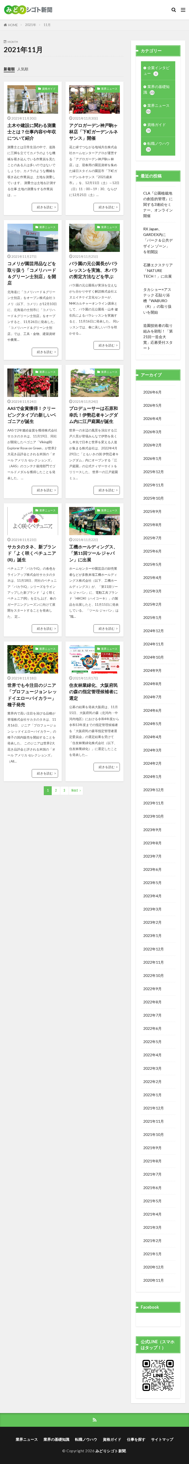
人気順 (22, 69)
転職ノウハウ (158, 146)
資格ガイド (49, 88)
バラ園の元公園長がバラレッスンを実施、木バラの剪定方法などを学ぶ (93, 270)
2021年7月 (152, 1174)
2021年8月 (152, 1161)
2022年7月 (152, 1015)
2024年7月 (152, 697)
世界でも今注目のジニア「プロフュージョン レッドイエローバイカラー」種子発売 (32, 695)
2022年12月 (153, 949)
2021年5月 (152, 1201)
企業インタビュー (156, 70)
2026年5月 (152, 405)
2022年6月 (152, 1028)
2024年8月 (152, 683)
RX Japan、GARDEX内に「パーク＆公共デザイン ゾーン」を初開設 (158, 240)
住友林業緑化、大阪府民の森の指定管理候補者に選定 (93, 692)
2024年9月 (152, 670)
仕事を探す (136, 1439)
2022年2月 (152, 1081)
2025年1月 (152, 617)
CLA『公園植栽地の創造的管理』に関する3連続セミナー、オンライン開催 (158, 204)
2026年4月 (152, 418)
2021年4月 (152, 1214)
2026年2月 (152, 445)
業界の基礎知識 (156, 89)
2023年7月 (152, 856)
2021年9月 (152, 1147)
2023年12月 (153, 789)
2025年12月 (153, 471)
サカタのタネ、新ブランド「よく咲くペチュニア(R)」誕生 (31, 553)
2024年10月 (153, 657)
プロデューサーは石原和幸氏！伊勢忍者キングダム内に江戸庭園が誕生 (93, 415)
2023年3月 (152, 909)
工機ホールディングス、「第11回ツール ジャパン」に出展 (93, 553)
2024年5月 (152, 723)
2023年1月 (152, 935)
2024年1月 (152, 776)
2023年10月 (153, 816)
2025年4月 (152, 577)
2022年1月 (152, 1095)
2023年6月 (152, 869)
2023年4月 (152, 896)
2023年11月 (153, 803)
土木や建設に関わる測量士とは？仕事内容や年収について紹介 (31, 132)
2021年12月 (153, 1108)
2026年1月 (152, 458)
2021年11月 (153, 1121)
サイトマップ (162, 1439)
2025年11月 (153, 485)
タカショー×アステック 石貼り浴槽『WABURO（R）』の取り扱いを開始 (157, 300)
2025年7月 (152, 538)
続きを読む (45, 207)
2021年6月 (152, 1187)
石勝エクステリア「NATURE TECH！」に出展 (158, 270)
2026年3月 (152, 432)
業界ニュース (109, 88)
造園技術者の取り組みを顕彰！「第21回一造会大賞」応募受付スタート (158, 336)
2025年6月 (152, 551)
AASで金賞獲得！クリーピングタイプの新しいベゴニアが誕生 (31, 415)
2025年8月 (152, 524)
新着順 (9, 69)
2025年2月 (152, 604)
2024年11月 (153, 644)
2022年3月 (152, 1068)
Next (74, 790)
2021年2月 (152, 1240)
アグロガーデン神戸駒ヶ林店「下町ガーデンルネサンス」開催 (93, 132)
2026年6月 (152, 392)
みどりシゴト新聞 (110, 1451)
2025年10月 (153, 498)
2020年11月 (153, 1280)
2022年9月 (152, 988)
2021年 (30, 25)
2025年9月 (152, 511)
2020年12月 (153, 1267)
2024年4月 (152, 737)
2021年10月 (153, 1134)
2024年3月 (152, 750)
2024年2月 (152, 763)
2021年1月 (152, 1254)
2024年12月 (153, 630)
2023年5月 (152, 882)
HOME (13, 25)
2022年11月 (153, 962)
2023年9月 (152, 829)
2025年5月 (152, 564)
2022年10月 (153, 975)
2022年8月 (152, 1002)
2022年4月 (152, 1055)
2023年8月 (152, 843)
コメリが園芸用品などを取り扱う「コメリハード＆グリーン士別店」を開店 (31, 273)
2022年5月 (152, 1041)
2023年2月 (152, 922)
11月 (47, 25)
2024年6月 (152, 710)
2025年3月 (152, 591)
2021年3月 (152, 1227)
